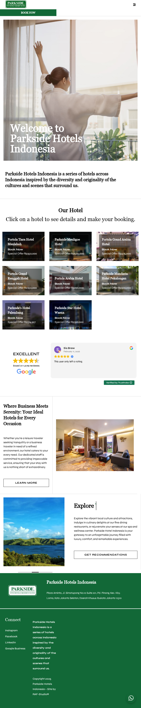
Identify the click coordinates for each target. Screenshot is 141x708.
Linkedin (10, 642)
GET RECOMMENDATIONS (105, 554)
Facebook (11, 636)
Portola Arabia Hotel (69, 278)
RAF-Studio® (41, 694)
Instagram (11, 630)
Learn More (26, 482)
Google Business (15, 648)
